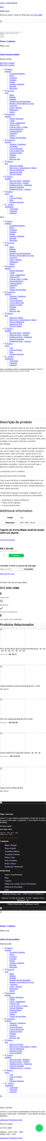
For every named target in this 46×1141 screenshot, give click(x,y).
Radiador (12, 99)
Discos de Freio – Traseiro (19, 183)
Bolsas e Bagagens (16, 119)
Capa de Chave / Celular (18, 127)
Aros (11, 196)
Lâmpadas (13, 211)
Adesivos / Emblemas (17, 144)
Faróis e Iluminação (9, 206)
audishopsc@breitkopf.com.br (8, 837)
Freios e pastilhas (9, 178)
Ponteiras (12, 155)
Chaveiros (13, 78)
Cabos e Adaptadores (17, 123)
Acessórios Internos (10, 115)
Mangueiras (13, 110)
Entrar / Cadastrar (7, 41)
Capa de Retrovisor (16, 151)
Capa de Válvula (15, 198)
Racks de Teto (14, 159)
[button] (23, 217)
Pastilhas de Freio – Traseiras (20, 189)
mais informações (7, 540)
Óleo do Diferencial (16, 170)
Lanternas (13, 213)
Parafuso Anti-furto (16, 202)
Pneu (11, 200)
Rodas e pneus (9, 193)
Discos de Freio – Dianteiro (19, 181)
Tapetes (12, 136)
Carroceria (13, 106)
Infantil (12, 82)
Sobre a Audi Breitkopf (8, 3)
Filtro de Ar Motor (16, 166)
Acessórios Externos (10, 141)
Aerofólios (13, 146)
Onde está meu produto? (10, 54)
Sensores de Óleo (15, 172)
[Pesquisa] (2, 36)
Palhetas (12, 97)
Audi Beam (13, 209)
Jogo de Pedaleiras (16, 129)
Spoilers (12, 157)
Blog (2, 7)
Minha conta (4, 11)
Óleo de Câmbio (15, 174)
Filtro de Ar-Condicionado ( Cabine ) (23, 168)
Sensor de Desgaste (16, 187)
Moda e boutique (9, 70)
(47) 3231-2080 (36, 15)
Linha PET (13, 133)
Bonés (11, 76)
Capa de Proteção (16, 149)
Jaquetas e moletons (16, 84)
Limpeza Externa (15, 153)
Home (2, 369)
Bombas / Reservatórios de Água (21, 104)
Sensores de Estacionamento (20, 101)
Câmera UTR (14, 125)
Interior (12, 112)
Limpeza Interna (15, 131)
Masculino (13, 88)
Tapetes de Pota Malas (17, 138)
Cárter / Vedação (15, 108)
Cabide (12, 121)
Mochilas (12, 86)
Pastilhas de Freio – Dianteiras (20, 185)
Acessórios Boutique (17, 74)
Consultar (28, 569)
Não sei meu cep (7, 574)
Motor (11, 95)
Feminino (13, 80)
